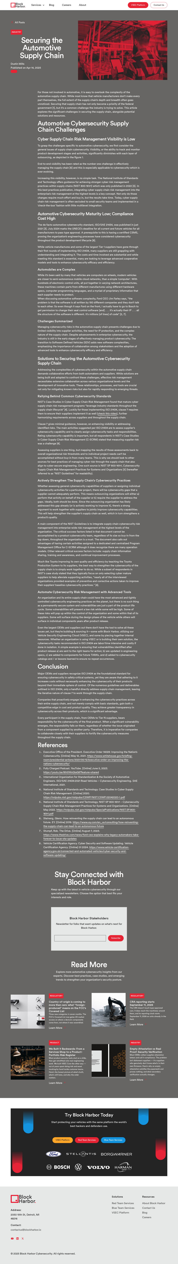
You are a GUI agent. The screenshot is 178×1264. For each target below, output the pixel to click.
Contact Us (148, 1208)
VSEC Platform (120, 1212)
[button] (36, 5)
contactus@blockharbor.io (26, 1230)
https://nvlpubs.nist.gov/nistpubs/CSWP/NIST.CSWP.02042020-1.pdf (84, 797)
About (82, 5)
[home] (18, 5)
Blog (51, 5)
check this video (107, 413)
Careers (66, 5)
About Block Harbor (153, 1203)
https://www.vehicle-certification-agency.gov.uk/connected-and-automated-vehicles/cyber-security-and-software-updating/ (86, 851)
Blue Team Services (123, 1208)
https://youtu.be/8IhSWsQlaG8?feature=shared (71, 772)
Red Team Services (123, 1203)
